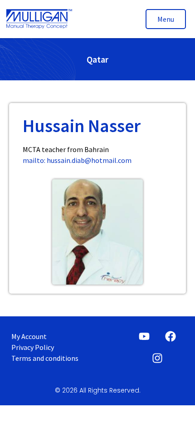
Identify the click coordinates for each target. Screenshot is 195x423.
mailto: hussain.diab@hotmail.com (77, 160)
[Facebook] (170, 336)
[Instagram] (157, 358)
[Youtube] (144, 336)
